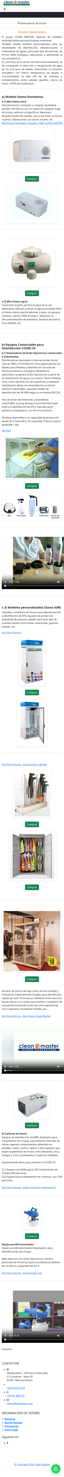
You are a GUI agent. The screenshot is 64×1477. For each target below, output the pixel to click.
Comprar (32, 178)
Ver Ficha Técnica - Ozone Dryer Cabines (24, 764)
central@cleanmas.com (20, 1403)
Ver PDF (6, 430)
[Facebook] (7, 1443)
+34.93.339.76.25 (16, 1388)
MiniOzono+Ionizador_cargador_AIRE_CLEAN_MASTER (32, 123)
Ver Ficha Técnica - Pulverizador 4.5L (22, 1273)
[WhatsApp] (55, 1468)
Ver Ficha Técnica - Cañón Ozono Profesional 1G (29, 1187)
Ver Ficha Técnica (11, 632)
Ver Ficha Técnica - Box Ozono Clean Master (26, 1016)
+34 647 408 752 (15, 1395)
